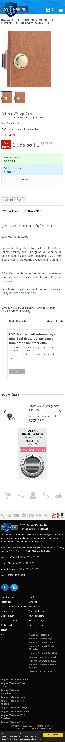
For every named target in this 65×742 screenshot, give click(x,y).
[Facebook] (5, 587)
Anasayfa (7, 20)
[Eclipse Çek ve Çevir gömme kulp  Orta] (11, 415)
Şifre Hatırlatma (36, 611)
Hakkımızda (6, 601)
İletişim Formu (36, 625)
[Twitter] (14, 587)
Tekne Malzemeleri (35, 20)
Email (13, 359)
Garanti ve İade (8, 597)
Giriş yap (33, 601)
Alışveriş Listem (36, 615)
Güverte (6, 23)
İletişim (4, 629)
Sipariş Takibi (7, 611)
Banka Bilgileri (7, 625)
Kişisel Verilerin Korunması (13, 606)
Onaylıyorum (53, 735)
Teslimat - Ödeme (9, 620)
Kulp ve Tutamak (31, 23)
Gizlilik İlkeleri (7, 615)
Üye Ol (32, 597)
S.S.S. (3, 634)
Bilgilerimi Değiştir (37, 620)
